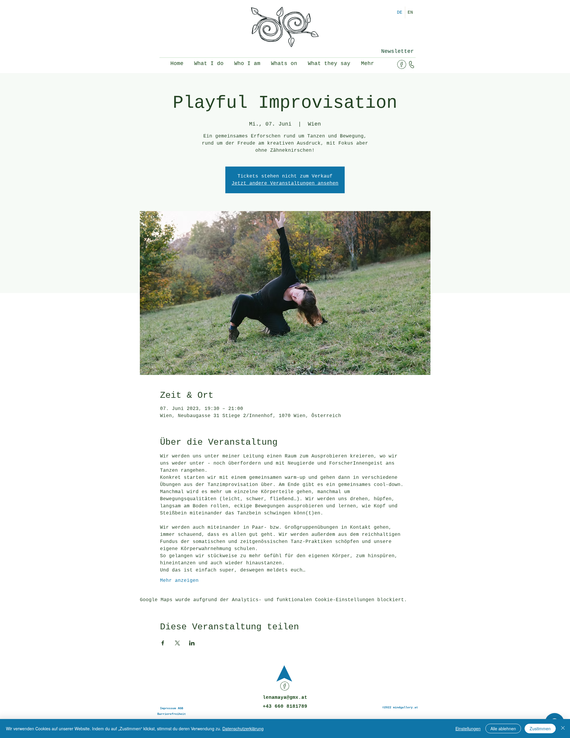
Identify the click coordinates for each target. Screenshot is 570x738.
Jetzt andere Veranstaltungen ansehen (285, 183)
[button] (397, 51)
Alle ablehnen (503, 728)
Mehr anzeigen (179, 580)
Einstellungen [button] (468, 728)
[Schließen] (562, 728)
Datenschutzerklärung (243, 728)
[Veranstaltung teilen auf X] (177, 643)
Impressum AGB (171, 708)
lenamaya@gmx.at (285, 697)
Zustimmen (540, 728)
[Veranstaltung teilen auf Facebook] (163, 643)
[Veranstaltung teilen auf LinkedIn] (192, 643)
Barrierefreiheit (171, 714)
